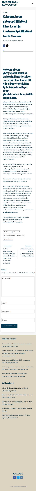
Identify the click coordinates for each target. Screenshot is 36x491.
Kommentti (6, 278)
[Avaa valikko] (32, 3)
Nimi (4, 303)
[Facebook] (4, 45)
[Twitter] (18, 477)
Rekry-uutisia (20, 235)
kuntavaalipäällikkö (9, 235)
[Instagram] (21, 477)
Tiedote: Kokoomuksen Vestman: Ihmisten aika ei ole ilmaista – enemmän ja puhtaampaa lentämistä (9, 254)
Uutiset (5, 12)
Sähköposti (6, 312)
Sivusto (4, 320)
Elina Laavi (16, 232)
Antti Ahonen (7, 232)
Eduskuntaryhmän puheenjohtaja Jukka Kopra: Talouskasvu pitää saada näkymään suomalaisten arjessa (17, 353)
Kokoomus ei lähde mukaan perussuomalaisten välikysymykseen (27, 251)
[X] (7, 45)
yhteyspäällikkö (8, 239)
